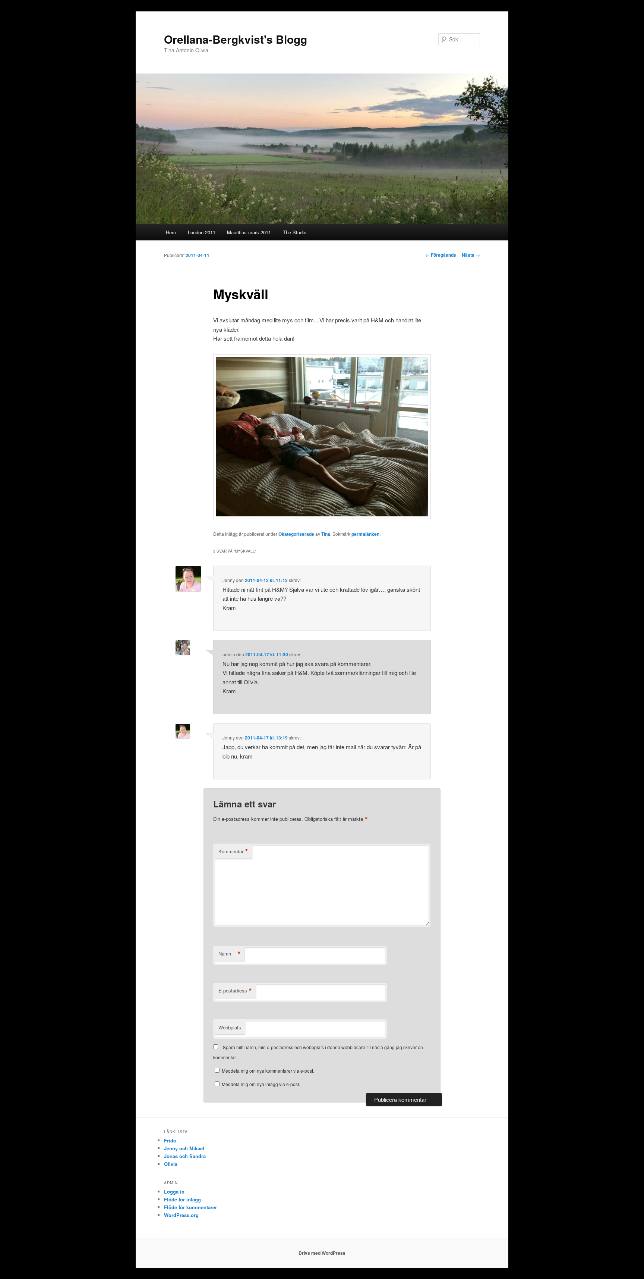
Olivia (170, 1163)
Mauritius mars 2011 (249, 232)
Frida (170, 1140)
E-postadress (235, 991)
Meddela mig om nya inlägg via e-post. (261, 1084)
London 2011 (201, 232)
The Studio (294, 232)
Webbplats (229, 1027)
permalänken (365, 534)
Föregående (440, 254)
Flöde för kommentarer (190, 1207)
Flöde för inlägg (182, 1199)
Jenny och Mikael (184, 1148)
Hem (171, 232)
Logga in (174, 1191)
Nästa (471, 254)
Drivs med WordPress (322, 1253)
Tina (325, 534)
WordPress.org (181, 1215)
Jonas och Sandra (185, 1156)
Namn (229, 954)
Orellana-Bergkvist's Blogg (235, 39)
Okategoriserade (296, 534)
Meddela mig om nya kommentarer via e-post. (268, 1070)
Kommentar (233, 851)
